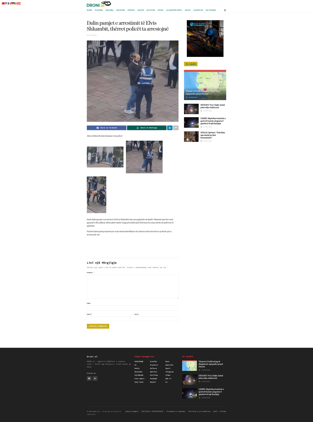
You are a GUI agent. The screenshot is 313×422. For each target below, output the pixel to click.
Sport (160, 10)
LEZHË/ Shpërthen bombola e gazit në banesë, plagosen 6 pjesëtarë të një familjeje (213, 121)
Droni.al (96, 411)
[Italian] (16, 3)
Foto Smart (139, 378)
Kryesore (154, 365)
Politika (99, 10)
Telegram (169, 372)
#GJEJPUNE (138, 361)
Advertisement (131, 411)
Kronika (110, 10)
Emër (89, 303)
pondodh (153, 378)
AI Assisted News (174, 10)
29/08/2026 (207, 127)
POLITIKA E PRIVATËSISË (152, 411)
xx (166, 382)
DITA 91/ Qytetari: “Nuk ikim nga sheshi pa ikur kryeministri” (213, 135)
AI (135, 365)
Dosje (136, 368)
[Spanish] (19, 3)
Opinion (131, 10)
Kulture (151, 10)
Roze (167, 361)
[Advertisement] (132, 247)
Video (167, 375)
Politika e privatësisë (199, 411)
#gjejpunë (198, 10)
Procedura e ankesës (176, 411)
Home (89, 10)
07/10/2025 (92, 35)
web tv (168, 378)
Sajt (136, 314)
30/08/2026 (192, 97)
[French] (9, 3)
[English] (6, 3)
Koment (91, 272)
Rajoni (141, 10)
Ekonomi (120, 10)
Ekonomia (138, 372)
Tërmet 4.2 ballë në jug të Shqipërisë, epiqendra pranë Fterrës (211, 364)
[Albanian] (3, 3)
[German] (13, 3)
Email (89, 314)
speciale (169, 365)
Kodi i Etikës (219, 411)
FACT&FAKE (211, 10)
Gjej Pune (138, 382)
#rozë (187, 10)
